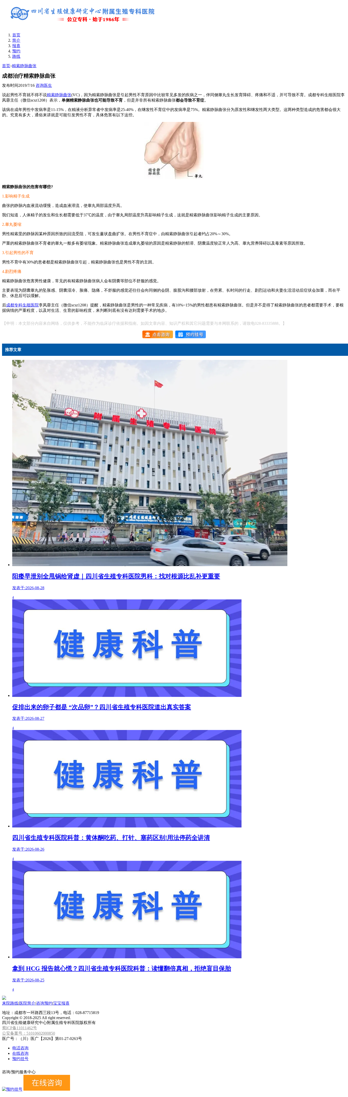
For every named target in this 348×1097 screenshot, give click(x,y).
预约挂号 (20, 1059)
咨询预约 (44, 1003)
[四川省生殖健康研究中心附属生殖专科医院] (83, 26)
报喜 (16, 46)
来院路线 (10, 1003)
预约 (16, 51)
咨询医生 (44, 85)
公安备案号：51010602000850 (28, 1033)
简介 (16, 40)
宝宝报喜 (61, 1003)
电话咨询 (20, 1048)
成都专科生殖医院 (22, 305)
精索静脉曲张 (24, 66)
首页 (16, 35)
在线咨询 (20, 1053)
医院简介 (27, 1003)
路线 (16, 56)
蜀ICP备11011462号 (19, 1028)
